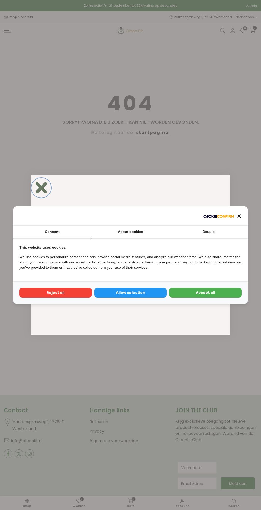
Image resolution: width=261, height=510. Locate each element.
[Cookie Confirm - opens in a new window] (218, 215)
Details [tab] (209, 232)
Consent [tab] (52, 232)
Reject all (55, 292)
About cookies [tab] (130, 232)
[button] (239, 216)
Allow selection (130, 292)
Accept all (205, 292)
